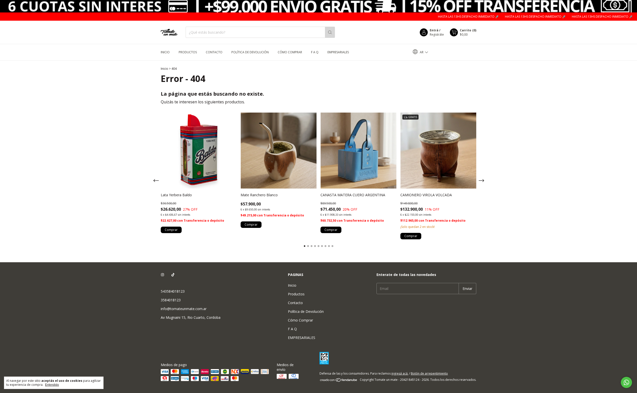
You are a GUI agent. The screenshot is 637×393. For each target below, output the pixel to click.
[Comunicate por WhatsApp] (626, 382)
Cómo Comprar (290, 52)
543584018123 (173, 291)
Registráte (437, 34)
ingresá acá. (399, 373)
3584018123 (171, 300)
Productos (188, 52)
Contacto (214, 52)
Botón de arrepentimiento (429, 373)
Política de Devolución (250, 52)
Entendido (52, 385)
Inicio (165, 52)
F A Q (314, 52)
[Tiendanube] (338, 381)
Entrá (434, 30)
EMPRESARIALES (338, 52)
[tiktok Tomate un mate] (173, 274)
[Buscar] (330, 32)
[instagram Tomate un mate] (162, 274)
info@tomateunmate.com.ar (184, 308)
